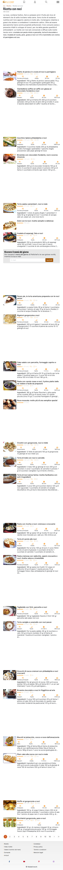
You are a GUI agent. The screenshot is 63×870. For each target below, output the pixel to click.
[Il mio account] (35, 2)
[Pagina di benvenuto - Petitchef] (4, 6)
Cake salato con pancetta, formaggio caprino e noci (36, 363)
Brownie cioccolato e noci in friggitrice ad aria (36, 690)
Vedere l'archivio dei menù (12, 849)
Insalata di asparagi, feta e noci (30, 233)
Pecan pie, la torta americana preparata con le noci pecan (38, 297)
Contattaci (37, 844)
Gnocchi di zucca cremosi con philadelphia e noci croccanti (37, 672)
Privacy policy (38, 847)
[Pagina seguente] (54, 836)
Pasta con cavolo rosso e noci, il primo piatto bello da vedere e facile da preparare (38, 382)
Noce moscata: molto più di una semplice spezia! (37, 400)
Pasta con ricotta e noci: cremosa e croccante (36, 524)
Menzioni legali (38, 852)
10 (45, 837)
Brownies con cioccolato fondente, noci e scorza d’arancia (37, 156)
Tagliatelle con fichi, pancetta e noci (32, 607)
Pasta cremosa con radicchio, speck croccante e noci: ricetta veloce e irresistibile (37, 557)
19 (50, 837)
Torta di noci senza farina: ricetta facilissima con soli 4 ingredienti (37, 476)
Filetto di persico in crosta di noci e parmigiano (36, 72)
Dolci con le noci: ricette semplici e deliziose (35, 221)
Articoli (6, 855)
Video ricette (8, 847)
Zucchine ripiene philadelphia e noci (32, 138)
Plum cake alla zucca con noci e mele (32, 754)
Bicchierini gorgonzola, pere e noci (31, 818)
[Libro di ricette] (24, 2)
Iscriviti (49, 260)
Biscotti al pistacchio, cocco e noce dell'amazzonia (38, 737)
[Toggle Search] (46, 2)
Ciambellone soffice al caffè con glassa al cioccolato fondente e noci (34, 90)
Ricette (6, 844)
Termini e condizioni (40, 849)
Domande (7, 852)
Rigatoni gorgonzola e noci (28, 315)
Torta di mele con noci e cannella (30, 458)
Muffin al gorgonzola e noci (28, 801)
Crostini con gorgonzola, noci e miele (32, 443)
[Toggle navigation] (58, 2)
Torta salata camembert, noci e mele (32, 204)
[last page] (58, 836)
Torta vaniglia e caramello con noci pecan (34, 622)
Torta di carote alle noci (27, 539)
